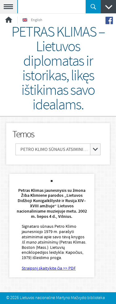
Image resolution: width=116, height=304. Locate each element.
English (36, 20)
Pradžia (8, 19)
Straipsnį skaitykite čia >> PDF (49, 268)
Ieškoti (93, 6)
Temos (23, 135)
